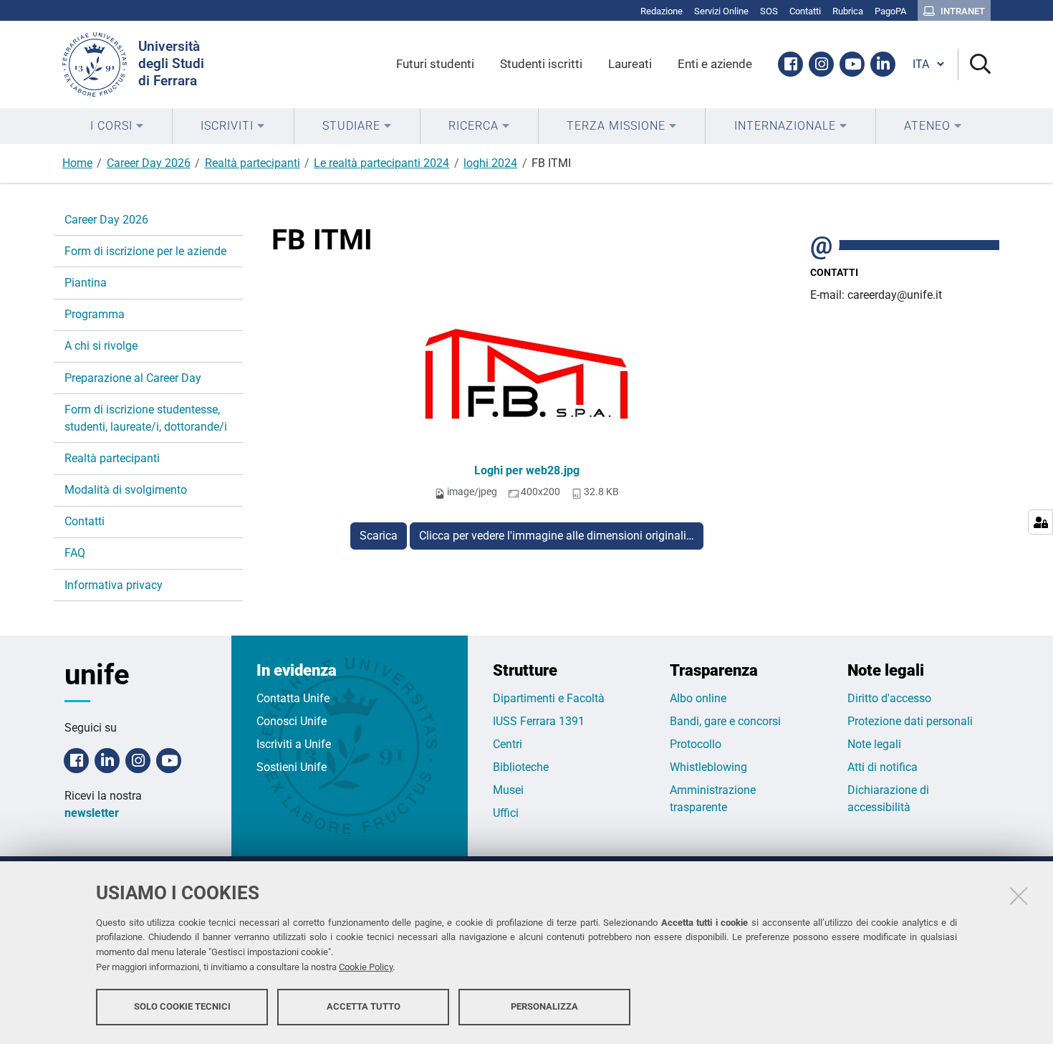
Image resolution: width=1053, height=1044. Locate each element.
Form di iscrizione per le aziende (145, 251)
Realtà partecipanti (252, 163)
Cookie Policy (366, 967)
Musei (508, 790)
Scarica (379, 535)
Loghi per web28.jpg (527, 470)
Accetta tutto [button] (363, 1006)
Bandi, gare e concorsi (725, 721)
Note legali (874, 744)
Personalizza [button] (544, 1006)
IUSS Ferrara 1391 (539, 721)
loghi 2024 (490, 163)
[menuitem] (117, 126)
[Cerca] (974, 65)
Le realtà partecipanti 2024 (381, 163)
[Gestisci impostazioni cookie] (1040, 522)
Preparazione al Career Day (132, 378)
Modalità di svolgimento (125, 490)
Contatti (84, 521)
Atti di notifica (882, 767)
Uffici (506, 813)
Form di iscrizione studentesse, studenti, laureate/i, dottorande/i (145, 418)
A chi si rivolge (101, 346)
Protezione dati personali (910, 721)
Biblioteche (521, 767)
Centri (507, 744)
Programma (94, 314)
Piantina (85, 282)
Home (77, 163)
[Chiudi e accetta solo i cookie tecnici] (1018, 895)
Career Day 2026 (149, 163)
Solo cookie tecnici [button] (182, 1006)
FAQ (74, 553)
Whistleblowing (708, 767)
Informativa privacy (113, 585)
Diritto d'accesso (889, 698)
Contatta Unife (293, 698)
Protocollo (695, 744)
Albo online (698, 698)
